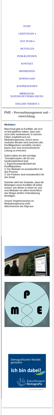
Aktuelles (27, 48)
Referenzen (27, 71)
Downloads (27, 78)
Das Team (26, 41)
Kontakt (27, 63)
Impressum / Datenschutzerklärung (27, 95)
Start (27, 26)
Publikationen (27, 56)
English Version (26, 104)
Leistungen (26, 33)
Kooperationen (27, 86)
